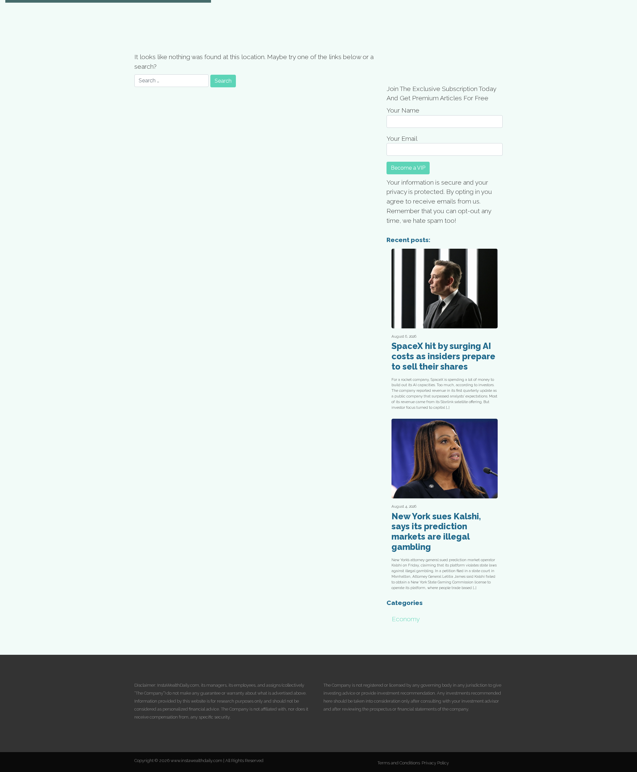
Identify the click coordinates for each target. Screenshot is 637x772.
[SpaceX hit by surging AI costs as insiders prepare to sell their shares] (444, 288)
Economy (406, 619)
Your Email (402, 138)
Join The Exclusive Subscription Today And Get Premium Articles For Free (441, 93)
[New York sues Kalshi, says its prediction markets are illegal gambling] (444, 458)
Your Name (403, 110)
